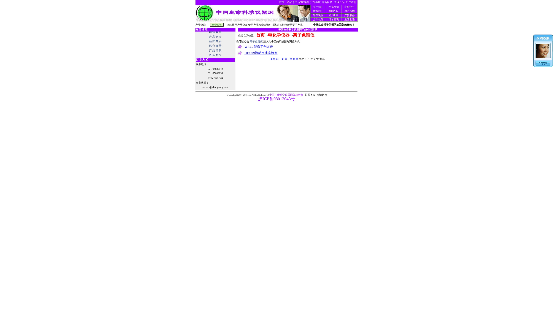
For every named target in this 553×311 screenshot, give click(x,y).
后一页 (288, 58)
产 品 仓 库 (215, 36)
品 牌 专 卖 (215, 41)
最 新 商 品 (215, 55)
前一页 (280, 58)
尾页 (295, 58)
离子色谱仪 (304, 35)
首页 (272, 58)
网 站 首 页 (215, 31)
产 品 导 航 (215, 50)
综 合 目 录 (215, 45)
